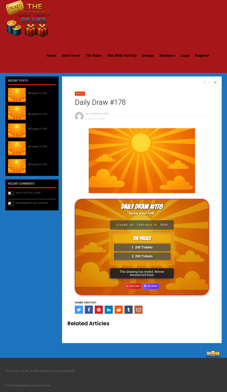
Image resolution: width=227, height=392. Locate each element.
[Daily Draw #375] (17, 101)
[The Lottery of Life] (28, 36)
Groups (148, 55)
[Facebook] (89, 310)
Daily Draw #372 (39, 160)
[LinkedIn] (109, 310)
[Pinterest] (99, 310)
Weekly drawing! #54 (39, 108)
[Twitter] (79, 310)
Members (167, 55)
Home (51, 55)
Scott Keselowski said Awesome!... (32, 203)
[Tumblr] (128, 310)
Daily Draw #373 (39, 142)
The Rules (93, 55)
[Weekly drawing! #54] (17, 119)
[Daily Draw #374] (17, 136)
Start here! (71, 55)
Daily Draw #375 (39, 89)
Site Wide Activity (122, 55)
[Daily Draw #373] (17, 154)
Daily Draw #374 (39, 125)
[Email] (138, 310)
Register (202, 55)
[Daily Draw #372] (17, 172)
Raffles (80, 93)
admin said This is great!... (28, 192)
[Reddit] (119, 310)
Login (185, 55)
